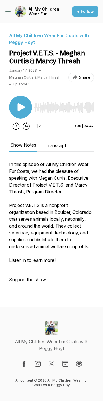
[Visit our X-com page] (51, 364)
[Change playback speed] (38, 126)
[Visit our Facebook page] (24, 364)
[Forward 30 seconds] (26, 126)
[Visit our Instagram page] (38, 364)
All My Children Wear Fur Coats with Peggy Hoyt (44, 12)
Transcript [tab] (55, 145)
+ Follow (85, 11)
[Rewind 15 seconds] (16, 126)
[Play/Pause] (20, 107)
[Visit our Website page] (65, 364)
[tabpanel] (51, 225)
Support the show (27, 279)
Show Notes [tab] (23, 145)
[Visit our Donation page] (79, 364)
